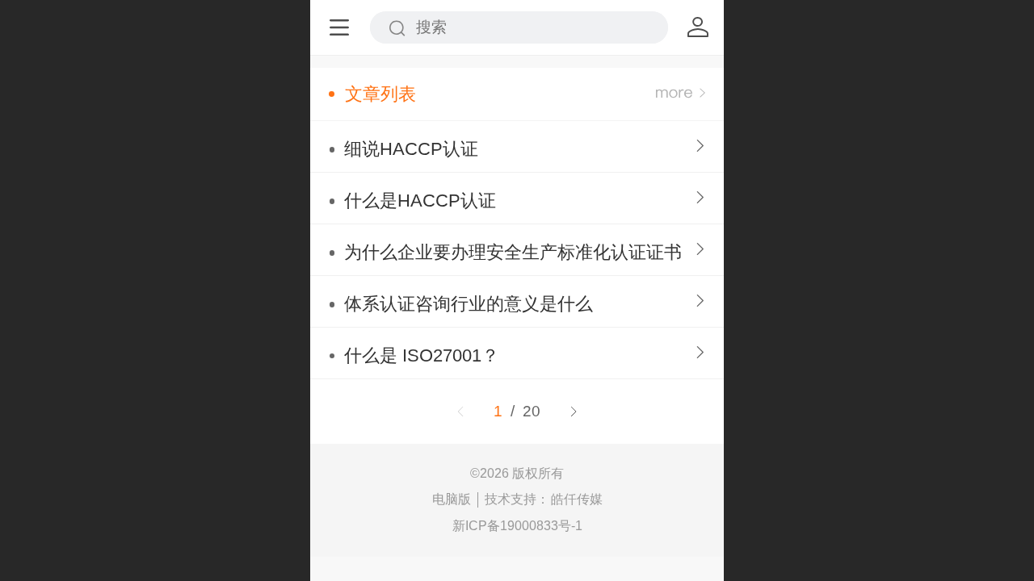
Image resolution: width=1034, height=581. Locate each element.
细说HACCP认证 (411, 149)
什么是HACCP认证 (420, 200)
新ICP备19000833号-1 (517, 526)
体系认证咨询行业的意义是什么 (468, 304)
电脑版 (451, 499)
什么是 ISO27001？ (421, 355)
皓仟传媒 (577, 499)
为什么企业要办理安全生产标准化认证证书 (513, 252)
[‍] (680, 94)
